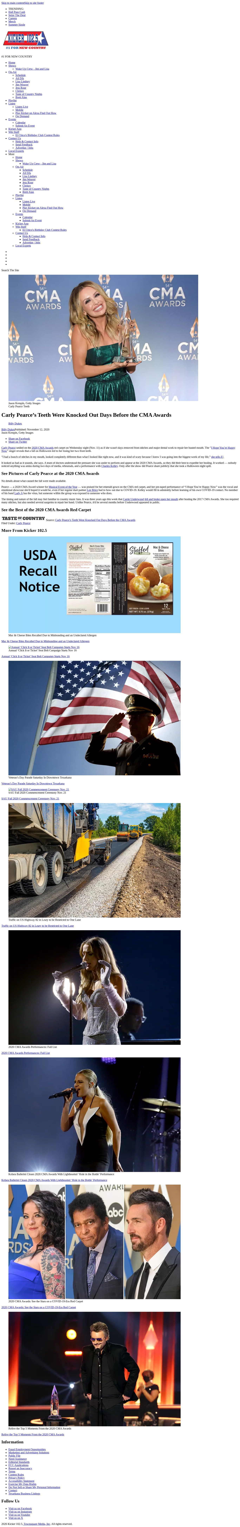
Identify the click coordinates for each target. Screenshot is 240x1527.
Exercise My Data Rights (22, 1484)
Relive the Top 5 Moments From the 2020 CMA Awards (32, 1434)
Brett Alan (21, 97)
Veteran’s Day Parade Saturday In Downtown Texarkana (32, 783)
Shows (12, 65)
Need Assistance (17, 1458)
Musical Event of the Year (63, 486)
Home (11, 62)
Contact (12, 1490)
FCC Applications (18, 1465)
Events (12, 119)
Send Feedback (24, 144)
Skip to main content (12, 2)
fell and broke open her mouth (161, 499)
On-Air (12, 72)
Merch (12, 21)
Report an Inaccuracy (20, 1468)
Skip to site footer (34, 2)
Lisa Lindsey (22, 81)
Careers (12, 18)
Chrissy (19, 90)
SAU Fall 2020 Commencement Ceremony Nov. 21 (30, 798)
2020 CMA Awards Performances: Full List (25, 1052)
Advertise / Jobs (24, 147)
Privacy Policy (16, 1477)
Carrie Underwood (133, 499)
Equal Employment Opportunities (27, 1449)
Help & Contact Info (26, 141)
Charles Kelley (109, 466)
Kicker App (14, 128)
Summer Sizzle (16, 24)
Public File (14, 1455)
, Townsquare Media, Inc (36, 1523)
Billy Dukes (8, 429)
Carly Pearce (8, 447)
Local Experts (16, 150)
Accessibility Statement (21, 1480)
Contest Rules (16, 1474)
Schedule (20, 75)
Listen (11, 103)
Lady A (18, 493)
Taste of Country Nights (28, 94)
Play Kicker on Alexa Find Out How (35, 113)
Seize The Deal (16, 15)
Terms (11, 1471)
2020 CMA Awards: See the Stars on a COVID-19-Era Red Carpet (38, 1307)
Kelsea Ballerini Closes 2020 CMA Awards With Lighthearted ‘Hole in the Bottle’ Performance (54, 1180)
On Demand (22, 116)
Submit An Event (25, 125)
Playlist (12, 100)
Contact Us (14, 138)
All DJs (19, 78)
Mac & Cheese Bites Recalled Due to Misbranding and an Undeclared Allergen (45, 641)
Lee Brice (92, 490)
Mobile (19, 109)
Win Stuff (13, 132)
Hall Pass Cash (16, 12)
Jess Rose (20, 87)
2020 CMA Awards (43, 447)
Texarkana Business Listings (24, 1493)
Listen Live (21, 106)
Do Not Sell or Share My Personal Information (34, 1487)
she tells (217, 456)
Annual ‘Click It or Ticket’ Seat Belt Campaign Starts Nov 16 (35, 656)
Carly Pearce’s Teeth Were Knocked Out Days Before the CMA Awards (95, 520)
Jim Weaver (21, 84)
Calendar (20, 122)
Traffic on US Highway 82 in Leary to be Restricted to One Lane (37, 925)
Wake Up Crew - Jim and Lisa (32, 68)
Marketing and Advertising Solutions (28, 1452)
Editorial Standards (19, 1462)
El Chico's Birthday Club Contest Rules (37, 135)
